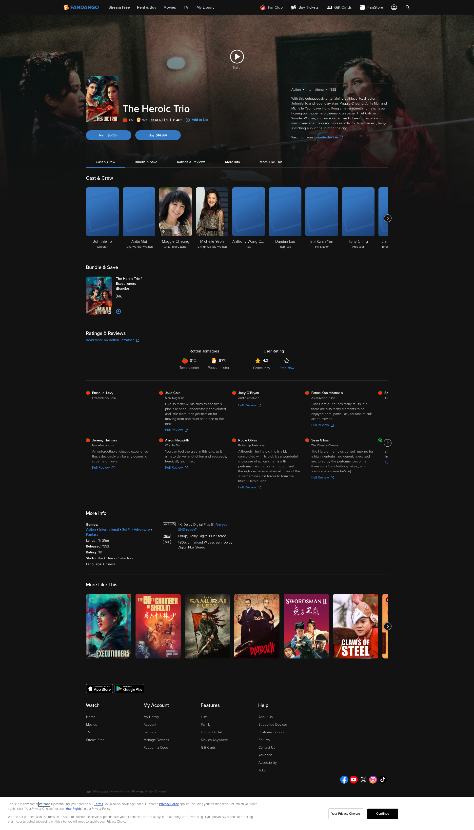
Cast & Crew (105, 162)
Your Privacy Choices (345, 814)
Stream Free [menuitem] (119, 7)
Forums (264, 740)
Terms (98, 804)
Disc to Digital (211, 732)
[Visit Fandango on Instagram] (373, 779)
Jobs (262, 770)
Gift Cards (208, 747)
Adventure (142, 529)
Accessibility (267, 763)
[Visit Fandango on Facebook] (344, 779)
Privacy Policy (169, 804)
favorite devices (326, 137)
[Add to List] (118, 311)
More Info (232, 162)
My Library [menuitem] (206, 7)
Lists (204, 717)
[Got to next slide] (387, 218)
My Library (151, 717)
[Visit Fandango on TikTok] (382, 779)
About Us (265, 717)
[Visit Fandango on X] (363, 779)
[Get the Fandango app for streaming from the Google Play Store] (129, 688)
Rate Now (286, 368)
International (109, 529)
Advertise (265, 755)
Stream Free (95, 740)
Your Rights (73, 809)
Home (90, 717)
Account (150, 724)
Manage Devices (156, 740)
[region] (237, 813)
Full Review (174, 430)
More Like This (271, 162)
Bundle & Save (146, 162)
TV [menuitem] (186, 7)
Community (261, 368)
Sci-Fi (126, 529)
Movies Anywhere (214, 740)
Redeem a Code (156, 747)
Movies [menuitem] (169, 7)
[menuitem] (339, 7)
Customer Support (272, 732)
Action (91, 529)
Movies (91, 724)
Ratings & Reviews (191, 162)
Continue (382, 814)
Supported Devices (272, 724)
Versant (44, 804)
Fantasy (92, 534)
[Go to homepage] (81, 7)
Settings (150, 732)
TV (88, 732)
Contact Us (266, 747)
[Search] (408, 7)
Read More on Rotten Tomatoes (110, 340)
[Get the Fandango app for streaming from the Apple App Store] (99, 688)
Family (206, 724)
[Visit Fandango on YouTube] (354, 779)
